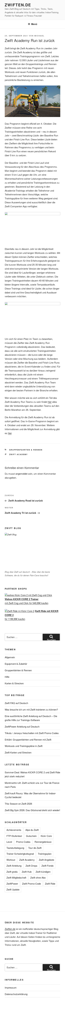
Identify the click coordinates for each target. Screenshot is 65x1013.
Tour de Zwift (34, 847)
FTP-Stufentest (14, 836)
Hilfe (7, 676)
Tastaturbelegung (15, 847)
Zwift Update (12, 889)
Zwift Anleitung (13, 865)
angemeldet (21, 473)
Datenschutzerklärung (16, 994)
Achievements (13, 829)
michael (39, 35)
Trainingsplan (44, 853)
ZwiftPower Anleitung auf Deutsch (22, 726)
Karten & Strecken (14, 683)
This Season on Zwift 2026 (18, 803)
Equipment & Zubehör (16, 663)
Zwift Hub (27, 871)
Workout (10, 859)
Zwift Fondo (47, 865)
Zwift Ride (50, 883)
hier (50, 401)
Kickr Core (46, 836)
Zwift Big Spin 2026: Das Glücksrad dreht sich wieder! (32, 810)
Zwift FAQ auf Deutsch (16, 703)
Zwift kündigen (43, 871)
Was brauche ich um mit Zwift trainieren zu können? (31, 709)
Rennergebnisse (43, 841)
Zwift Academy (18, 454)
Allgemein (10, 657)
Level (9, 841)
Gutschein (31, 836)
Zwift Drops (31, 865)
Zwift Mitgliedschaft (16, 877)
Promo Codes (23, 841)
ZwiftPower (12, 883)
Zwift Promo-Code (31, 883)
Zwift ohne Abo (38, 877)
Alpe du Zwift (32, 829)
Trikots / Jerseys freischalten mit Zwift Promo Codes (32, 733)
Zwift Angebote (46, 859)
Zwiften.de (18, 4)
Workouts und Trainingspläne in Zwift (23, 746)
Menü (34, 24)
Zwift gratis (12, 871)
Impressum (11, 987)
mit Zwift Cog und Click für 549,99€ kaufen (26, 601)
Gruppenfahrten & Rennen (26, 450)
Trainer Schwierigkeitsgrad (20, 853)
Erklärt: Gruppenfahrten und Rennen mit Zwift (28, 739)
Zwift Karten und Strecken (18, 752)
